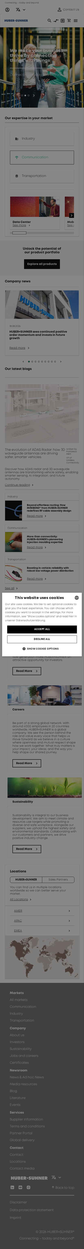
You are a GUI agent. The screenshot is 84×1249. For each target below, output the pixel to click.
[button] (42, 648)
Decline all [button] (42, 639)
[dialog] (42, 624)
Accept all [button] (42, 629)
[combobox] (77, 598)
